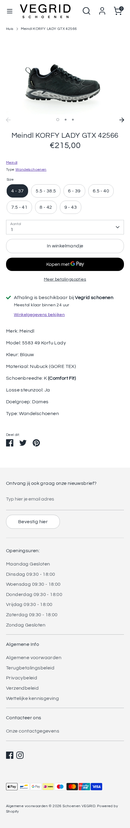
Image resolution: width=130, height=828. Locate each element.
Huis (10, 29)
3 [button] (73, 120)
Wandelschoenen (31, 170)
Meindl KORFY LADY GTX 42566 (49, 29)
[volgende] (121, 120)
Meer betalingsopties (65, 279)
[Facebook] (9, 755)
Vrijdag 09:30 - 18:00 (29, 604)
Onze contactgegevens (32, 731)
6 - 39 (74, 190)
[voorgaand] (8, 120)
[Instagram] (20, 755)
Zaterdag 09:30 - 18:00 (32, 614)
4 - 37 (17, 190)
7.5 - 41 (19, 207)
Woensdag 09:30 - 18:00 (33, 584)
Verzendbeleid (22, 688)
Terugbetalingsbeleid (30, 667)
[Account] (102, 8)
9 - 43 (70, 207)
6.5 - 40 (101, 190)
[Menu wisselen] (10, 10)
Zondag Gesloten (25, 625)
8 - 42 (46, 207)
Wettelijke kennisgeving (32, 698)
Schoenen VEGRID (79, 806)
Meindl (11, 163)
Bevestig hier (33, 521)
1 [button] (57, 119)
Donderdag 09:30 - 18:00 (34, 594)
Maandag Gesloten (28, 564)
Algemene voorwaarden (33, 657)
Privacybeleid (21, 677)
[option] (65, 75)
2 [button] (66, 120)
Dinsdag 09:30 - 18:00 (30, 574)
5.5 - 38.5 (46, 190)
